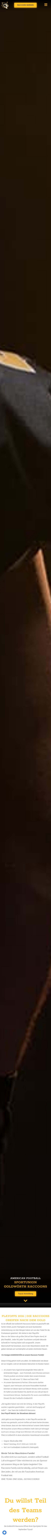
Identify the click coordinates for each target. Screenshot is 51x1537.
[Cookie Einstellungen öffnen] (4, 1534)
